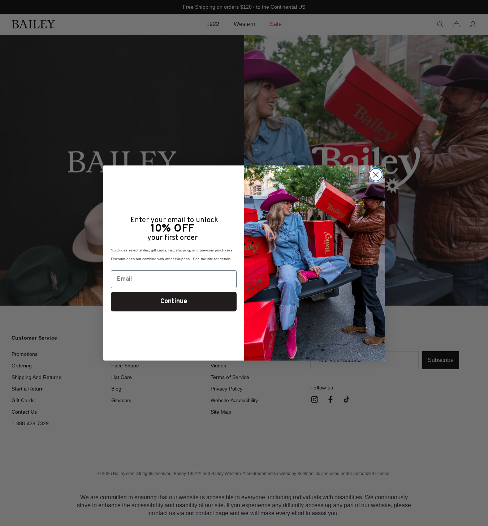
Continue (173, 301)
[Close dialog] (376, 174)
